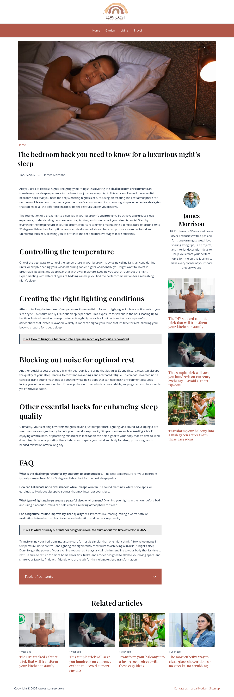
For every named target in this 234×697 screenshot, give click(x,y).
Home (22, 145)
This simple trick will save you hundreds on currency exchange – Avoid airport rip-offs (189, 378)
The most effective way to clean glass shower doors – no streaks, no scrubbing (190, 661)
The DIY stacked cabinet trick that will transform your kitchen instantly (187, 322)
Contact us (181, 688)
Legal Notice (198, 688)
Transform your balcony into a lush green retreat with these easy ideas (191, 434)
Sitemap (214, 688)
